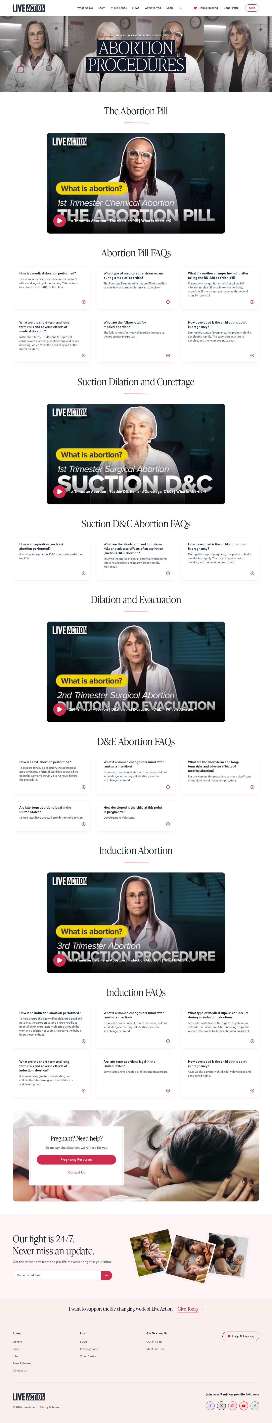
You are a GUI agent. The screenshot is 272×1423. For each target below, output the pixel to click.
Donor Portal (231, 8)
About (17, 1333)
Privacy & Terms (49, 1407)
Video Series (119, 8)
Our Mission (154, 1342)
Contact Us (76, 1172)
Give (252, 8)
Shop (169, 8)
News (135, 8)
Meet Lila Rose (155, 1349)
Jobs (15, 1356)
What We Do (85, 8)
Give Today (188, 1308)
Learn (101, 8)
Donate (17, 1342)
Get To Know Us (156, 1333)
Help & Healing (208, 8)
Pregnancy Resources (76, 1160)
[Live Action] (29, 8)
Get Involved (153, 8)
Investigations (89, 1349)
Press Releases (22, 1363)
